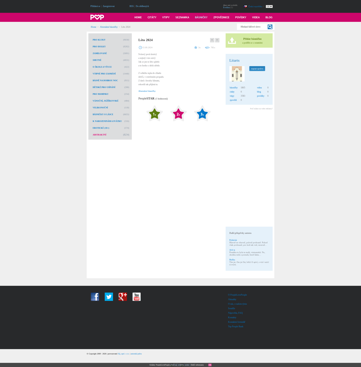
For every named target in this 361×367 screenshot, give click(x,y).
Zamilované (100, 53)
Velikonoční (100, 107)
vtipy (232, 96)
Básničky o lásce (103, 114)
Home (138, 17)
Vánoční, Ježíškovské (105, 101)
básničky (234, 87)
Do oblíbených (142, 6)
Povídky (240, 17)
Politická (233, 240)
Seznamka (182, 17)
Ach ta (232, 250)
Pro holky (99, 46)
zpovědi (233, 100)
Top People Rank (235, 326)
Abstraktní (99, 135)
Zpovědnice (221, 17)
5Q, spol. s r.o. (123, 354)
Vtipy (166, 17)
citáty (232, 91)
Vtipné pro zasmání (104, 74)
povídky (260, 96)
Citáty (152, 17)
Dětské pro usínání (104, 87)
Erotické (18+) (101, 128)
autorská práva (136, 354)
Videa (256, 17)
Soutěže (231, 308)
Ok (210, 365)
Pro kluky (99, 40)
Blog (268, 17)
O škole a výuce (102, 67)
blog (259, 91)
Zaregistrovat (109, 6)
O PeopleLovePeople (237, 295)
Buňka (232, 259)
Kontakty (232, 317)
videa (259, 87)
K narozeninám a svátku (107, 121)
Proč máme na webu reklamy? (261, 109)
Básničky (201, 17)
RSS (132, 6)
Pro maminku (100, 94)
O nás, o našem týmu (237, 304)
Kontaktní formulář (236, 322)
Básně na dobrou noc (105, 80)
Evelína (226, 7)
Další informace (197, 365)
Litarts (234, 60)
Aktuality (232, 299)
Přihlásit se (95, 6)
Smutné (97, 60)
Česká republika (255, 6)
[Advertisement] (248, 168)
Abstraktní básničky (109, 27)
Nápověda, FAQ (235, 313)
